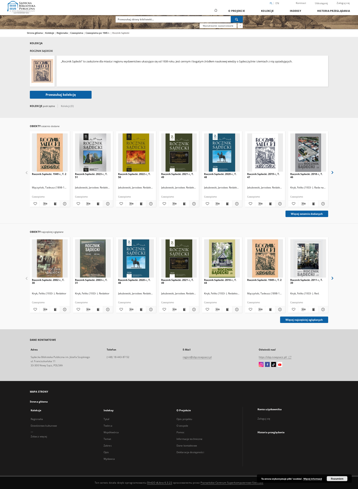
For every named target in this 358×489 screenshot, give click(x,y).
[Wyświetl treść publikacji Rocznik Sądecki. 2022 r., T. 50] (141, 203)
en (277, 3)
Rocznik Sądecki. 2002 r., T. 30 (48, 281)
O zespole (182, 425)
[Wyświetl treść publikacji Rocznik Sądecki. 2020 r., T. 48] (227, 203)
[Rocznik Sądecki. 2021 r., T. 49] (179, 152)
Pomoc (181, 432)
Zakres (108, 445)
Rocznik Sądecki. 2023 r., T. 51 (91, 175)
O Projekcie (236, 11)
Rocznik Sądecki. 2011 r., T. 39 (306, 281)
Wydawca (109, 459)
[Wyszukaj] (237, 19)
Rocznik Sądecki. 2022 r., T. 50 (134, 175)
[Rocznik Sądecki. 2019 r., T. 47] (265, 152)
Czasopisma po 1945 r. (98, 32)
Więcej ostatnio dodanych (307, 214)
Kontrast (301, 3)
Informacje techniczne (190, 439)
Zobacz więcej (39, 436)
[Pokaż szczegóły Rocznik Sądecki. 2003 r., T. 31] (107, 309)
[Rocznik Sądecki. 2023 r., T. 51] (93, 152)
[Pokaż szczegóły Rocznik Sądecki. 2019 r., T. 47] (279, 203)
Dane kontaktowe (187, 445)
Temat (107, 439)
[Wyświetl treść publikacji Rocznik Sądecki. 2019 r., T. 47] (270, 203)
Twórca (108, 425)
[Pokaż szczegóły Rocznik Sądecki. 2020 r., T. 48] (236, 203)
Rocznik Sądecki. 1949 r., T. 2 (49, 174)
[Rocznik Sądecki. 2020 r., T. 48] (222, 152)
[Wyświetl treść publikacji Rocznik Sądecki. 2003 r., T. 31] (98, 309)
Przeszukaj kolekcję (61, 94)
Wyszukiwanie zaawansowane (218, 25)
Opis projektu (184, 419)
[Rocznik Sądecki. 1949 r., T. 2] (50, 152)
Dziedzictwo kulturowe (44, 425)
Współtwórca (111, 432)
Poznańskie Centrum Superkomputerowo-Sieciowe (232, 482)
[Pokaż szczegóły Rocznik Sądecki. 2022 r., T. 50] (150, 203)
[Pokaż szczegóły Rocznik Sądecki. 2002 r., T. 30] (64, 309)
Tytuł (106, 419)
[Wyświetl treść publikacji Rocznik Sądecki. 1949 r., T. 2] (55, 203)
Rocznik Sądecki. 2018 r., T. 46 (306, 175)
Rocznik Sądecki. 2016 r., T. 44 (220, 281)
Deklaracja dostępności (190, 452)
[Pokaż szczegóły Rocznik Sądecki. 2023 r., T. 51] (107, 203)
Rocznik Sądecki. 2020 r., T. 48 (220, 175)
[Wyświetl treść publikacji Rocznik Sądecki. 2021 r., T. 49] (184, 203)
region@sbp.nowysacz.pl (197, 357)
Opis (106, 452)
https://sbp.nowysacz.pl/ (273, 357)
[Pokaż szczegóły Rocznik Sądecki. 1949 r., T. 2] (64, 203)
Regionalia (62, 32)
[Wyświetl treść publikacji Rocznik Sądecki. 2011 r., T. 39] (313, 309)
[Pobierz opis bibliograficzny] (45, 203)
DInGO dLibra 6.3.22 (159, 482)
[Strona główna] (215, 10)
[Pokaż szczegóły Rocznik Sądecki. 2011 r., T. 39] (322, 309)
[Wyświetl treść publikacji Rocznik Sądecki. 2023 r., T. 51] (98, 203)
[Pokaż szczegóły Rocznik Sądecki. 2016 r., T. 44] (236, 309)
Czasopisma (77, 32)
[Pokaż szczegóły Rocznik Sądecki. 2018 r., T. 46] (322, 203)
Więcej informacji (312, 478)
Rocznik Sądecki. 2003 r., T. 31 (91, 281)
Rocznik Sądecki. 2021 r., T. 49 (177, 175)
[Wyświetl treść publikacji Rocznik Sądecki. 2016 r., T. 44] (227, 309)
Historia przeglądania (333, 11)
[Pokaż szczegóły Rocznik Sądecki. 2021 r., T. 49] (193, 203)
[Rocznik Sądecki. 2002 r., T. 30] (50, 258)
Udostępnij (321, 3)
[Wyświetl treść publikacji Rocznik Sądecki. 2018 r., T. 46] (313, 203)
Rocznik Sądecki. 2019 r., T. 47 (263, 175)
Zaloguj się (343, 3)
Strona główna (35, 32)
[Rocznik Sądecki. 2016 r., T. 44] (222, 258)
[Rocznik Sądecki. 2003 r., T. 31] (93, 258)
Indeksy (295, 11)
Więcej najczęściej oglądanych (304, 320)
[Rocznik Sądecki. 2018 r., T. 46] (308, 152)
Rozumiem (337, 479)
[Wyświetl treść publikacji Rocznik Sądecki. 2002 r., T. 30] (55, 309)
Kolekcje (267, 11)
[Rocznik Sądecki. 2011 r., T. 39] (308, 258)
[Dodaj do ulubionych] (35, 203)
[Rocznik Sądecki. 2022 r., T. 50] (136, 152)
